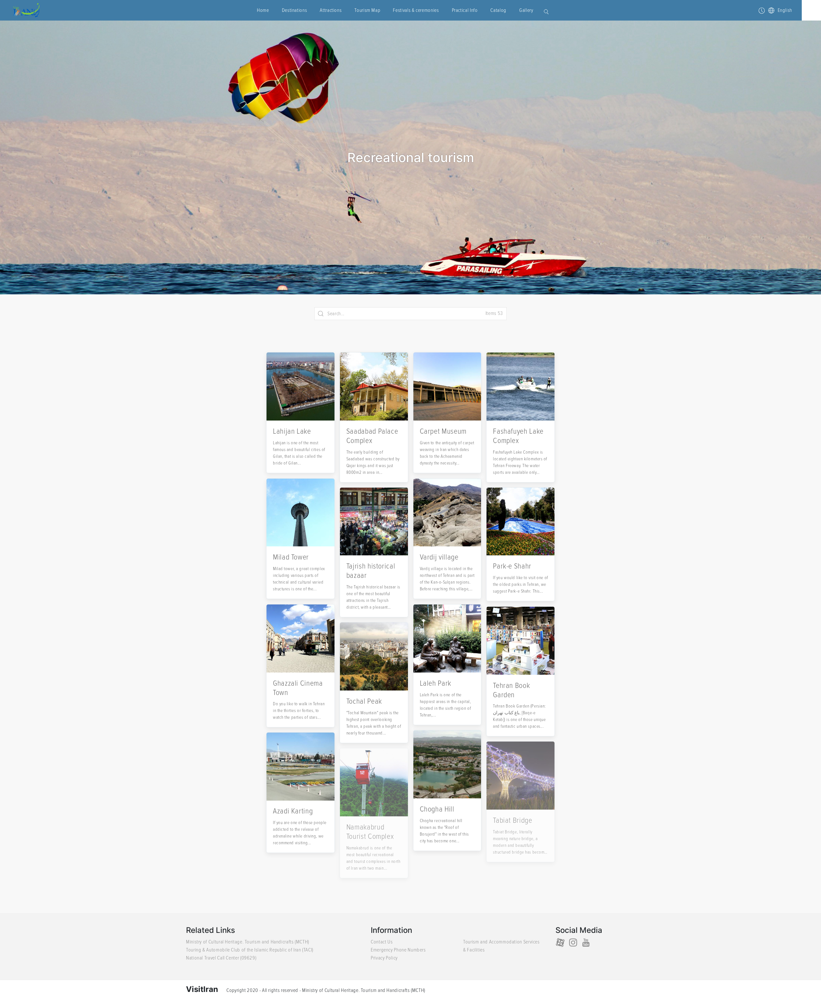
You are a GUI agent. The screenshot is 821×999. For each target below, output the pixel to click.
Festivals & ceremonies (416, 10)
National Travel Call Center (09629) (221, 958)
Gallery (526, 10)
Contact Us (382, 942)
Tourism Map (367, 10)
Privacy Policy (384, 958)
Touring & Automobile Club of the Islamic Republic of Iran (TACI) (249, 950)
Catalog (498, 10)
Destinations (294, 10)
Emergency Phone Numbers (398, 950)
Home (263, 10)
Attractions (331, 10)
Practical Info (465, 10)
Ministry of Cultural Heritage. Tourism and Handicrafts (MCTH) (247, 942)
